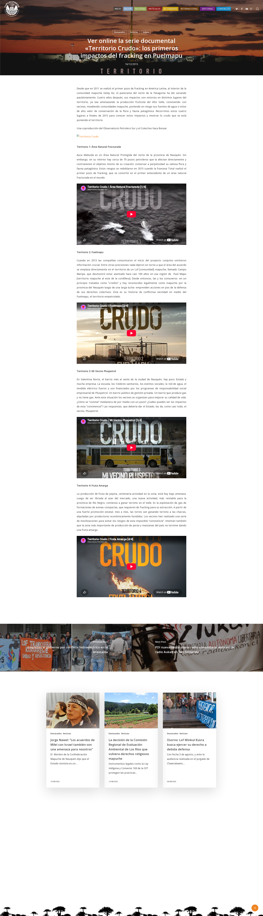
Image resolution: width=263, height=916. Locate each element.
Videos (146, 32)
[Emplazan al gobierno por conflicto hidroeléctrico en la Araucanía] (66, 648)
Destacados (119, 32)
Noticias (134, 32)
